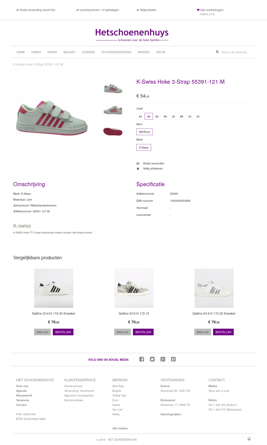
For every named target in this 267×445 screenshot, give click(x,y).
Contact (21, 405)
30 (198, 116)
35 (165, 116)
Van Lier (117, 409)
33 (157, 116)
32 (148, 116)
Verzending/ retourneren (79, 391)
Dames (36, 52)
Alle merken (120, 428)
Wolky (116, 414)
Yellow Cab (119, 395)
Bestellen (63, 332)
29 (181, 116)
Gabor (116, 405)
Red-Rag (118, 386)
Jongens (88, 52)
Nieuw (160, 52)
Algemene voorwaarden (79, 395)
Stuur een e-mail (219, 391)
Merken (144, 52)
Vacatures (22, 400)
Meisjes (69, 52)
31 (140, 116)
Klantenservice (73, 386)
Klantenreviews (73, 400)
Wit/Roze (144, 132)
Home (21, 52)
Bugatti (116, 391)
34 (189, 116)
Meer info (42, 332)
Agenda (21, 391)
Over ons (22, 386)
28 (173, 116)
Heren (52, 52)
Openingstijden (170, 414)
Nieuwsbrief (24, 395)
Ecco (115, 400)
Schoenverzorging (116, 52)
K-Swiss (144, 147)
